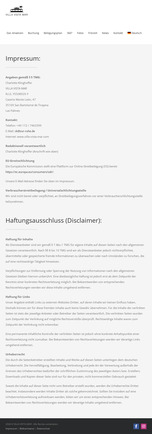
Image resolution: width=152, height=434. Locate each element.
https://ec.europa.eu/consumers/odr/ (29, 172)
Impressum (11, 428)
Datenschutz (43, 428)
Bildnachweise (27, 428)
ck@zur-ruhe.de (25, 131)
